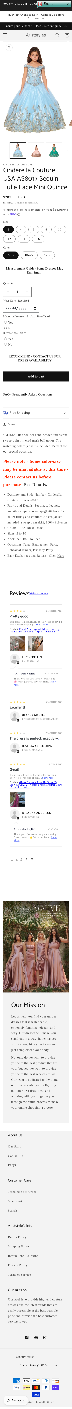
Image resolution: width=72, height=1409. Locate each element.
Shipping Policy (19, 1246)
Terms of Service (19, 1274)
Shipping (8, 203)
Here (60, 555)
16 (38, 239)
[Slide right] (67, 151)
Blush (29, 255)
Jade (47, 255)
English (49, 3)
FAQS (12, 1165)
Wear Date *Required (16, 300)
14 (24, 239)
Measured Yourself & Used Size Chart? (26, 316)
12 (9, 239)
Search (12, 1210)
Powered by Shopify (45, 1402)
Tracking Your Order (22, 1191)
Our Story (14, 1146)
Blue (11, 255)
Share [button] (12, 424)
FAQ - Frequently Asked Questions (27, 394)
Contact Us (15, 1155)
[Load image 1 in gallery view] (18, 150)
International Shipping (23, 1255)
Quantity (8, 283)
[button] (5, 35)
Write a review (38, 593)
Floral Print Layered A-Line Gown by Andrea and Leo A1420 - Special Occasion (35, 630)
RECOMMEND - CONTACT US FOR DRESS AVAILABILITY (35, 358)
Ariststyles (30, 1402)
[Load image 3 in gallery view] (54, 150)
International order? (15, 332)
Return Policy (17, 1237)
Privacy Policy (18, 1265)
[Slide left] (4, 151)
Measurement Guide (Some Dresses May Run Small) (34, 270)
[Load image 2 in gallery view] (36, 150)
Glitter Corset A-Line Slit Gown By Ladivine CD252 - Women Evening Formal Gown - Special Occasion (36, 785)
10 (60, 229)
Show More (42, 624)
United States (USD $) (34, 1365)
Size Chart (15, 1201)
